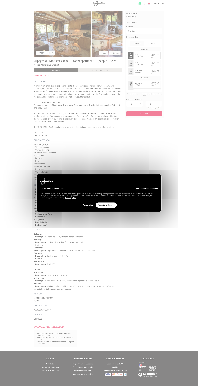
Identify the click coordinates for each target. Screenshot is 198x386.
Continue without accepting (146, 188)
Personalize (88, 205)
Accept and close (105, 205)
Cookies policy (70, 198)
